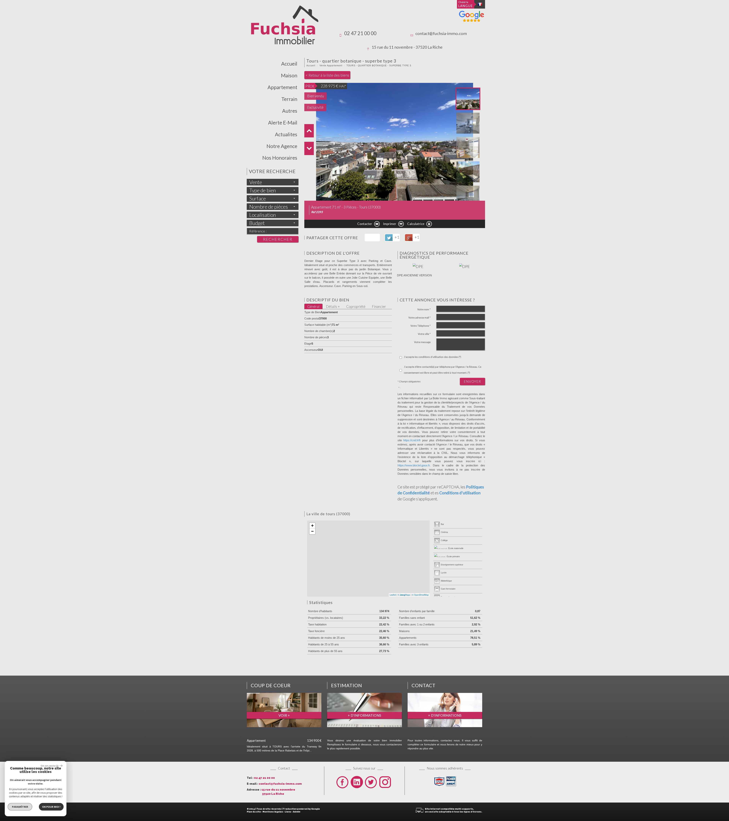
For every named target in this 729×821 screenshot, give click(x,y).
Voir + (284, 715)
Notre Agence (282, 146)
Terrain (289, 99)
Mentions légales (273, 812)
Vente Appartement (331, 65)
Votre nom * (424, 309)
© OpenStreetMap (420, 594)
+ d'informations (364, 715)
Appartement (282, 87)
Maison (289, 75)
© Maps (404, 594)
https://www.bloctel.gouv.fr (414, 465)
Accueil (289, 64)
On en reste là (49, 765)
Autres (289, 111)
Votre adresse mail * (419, 317)
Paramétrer (20, 806)
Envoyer (472, 381)
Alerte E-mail (282, 123)
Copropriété (355, 306)
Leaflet (393, 594)
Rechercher (278, 239)
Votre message (422, 342)
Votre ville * (424, 333)
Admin (296, 812)
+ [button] (312, 525)
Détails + (333, 306)
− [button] (312, 531)
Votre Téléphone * (420, 325)
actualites (286, 134)
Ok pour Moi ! (51, 806)
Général (313, 306)
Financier (379, 306)
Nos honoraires (279, 158)
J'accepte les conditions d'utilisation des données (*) (432, 356)
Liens (288, 812)
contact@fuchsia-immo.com (441, 33)
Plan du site (254, 812)
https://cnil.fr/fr (412, 440)
